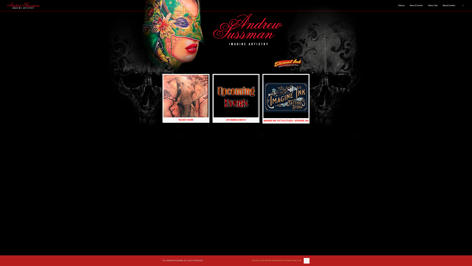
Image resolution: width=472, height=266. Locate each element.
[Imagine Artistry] (23, 5)
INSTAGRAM (266, 260)
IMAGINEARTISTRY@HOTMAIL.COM (286, 260)
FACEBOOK (256, 260)
